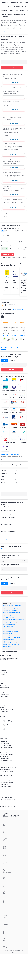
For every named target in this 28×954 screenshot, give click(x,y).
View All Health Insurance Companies (10, 454)
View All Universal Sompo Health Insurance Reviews (13, 348)
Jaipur (2, 479)
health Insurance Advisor (8, 614)
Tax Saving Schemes (4, 679)
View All (25, 490)
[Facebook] (1, 655)
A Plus (2, 535)
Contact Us (2, 702)
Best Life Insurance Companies (6, 782)
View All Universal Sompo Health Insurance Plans (12, 539)
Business (2, 676)
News (3, 5)
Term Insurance (3, 672)
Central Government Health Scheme (10, 648)
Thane (2, 476)
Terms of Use (2, 692)
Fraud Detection (3, 689)
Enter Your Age (5, 235)
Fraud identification (4, 705)
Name (3, 364)
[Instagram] (5, 655)
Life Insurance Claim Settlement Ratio (7, 779)
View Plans (11, 369)
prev (2, 213)
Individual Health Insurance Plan (8, 510)
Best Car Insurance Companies (6, 754)
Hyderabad (3, 470)
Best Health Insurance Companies (7, 760)
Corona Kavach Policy (6, 524)
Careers (1, 714)
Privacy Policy (3, 685)
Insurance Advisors (16, 2)
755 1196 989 (5, 659)
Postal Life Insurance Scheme (6, 775)
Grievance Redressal (4, 687)
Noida (2, 485)
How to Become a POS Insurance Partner (8, 799)
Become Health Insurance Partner (7, 795)
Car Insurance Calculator (5, 745)
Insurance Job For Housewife (6, 803)
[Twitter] (10, 655)
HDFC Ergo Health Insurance (8, 639)
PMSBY (19, 644)
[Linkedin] (8, 655)
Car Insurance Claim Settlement (6, 752)
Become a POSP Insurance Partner (7, 792)
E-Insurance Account (4, 696)
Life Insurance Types (4, 777)
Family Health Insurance (8, 621)
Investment (2, 674)
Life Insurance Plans (4, 784)
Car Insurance (3, 665)
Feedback (2, 703)
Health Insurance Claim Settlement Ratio (11, 612)
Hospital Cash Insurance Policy (8, 531)
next (6, 213)
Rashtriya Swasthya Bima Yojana (9, 644)
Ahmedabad (4, 473)
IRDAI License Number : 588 (11, 815)
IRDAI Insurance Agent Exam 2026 (7, 801)
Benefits (16, 10)
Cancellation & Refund (4, 694)
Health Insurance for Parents (9, 624)
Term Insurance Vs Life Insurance (7, 780)
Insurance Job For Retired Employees (7, 806)
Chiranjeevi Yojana (7, 646)
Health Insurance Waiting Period (9, 633)
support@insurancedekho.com (10, 658)
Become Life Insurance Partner (6, 797)
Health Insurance (6, 605)
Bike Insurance (3, 667)
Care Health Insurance (17, 637)
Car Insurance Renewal (5, 743)
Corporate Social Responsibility (6, 716)
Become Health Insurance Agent (9, 548)
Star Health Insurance (7, 637)
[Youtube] (3, 655)
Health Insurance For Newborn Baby (10, 629)
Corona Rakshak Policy (6, 528)
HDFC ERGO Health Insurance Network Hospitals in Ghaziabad (10, 565)
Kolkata (3, 488)
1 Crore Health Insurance (16, 606)
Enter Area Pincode (21, 242)
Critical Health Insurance (5, 765)
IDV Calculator (3, 749)
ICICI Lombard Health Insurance (9, 642)
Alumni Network (3, 713)
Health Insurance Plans (16, 605)
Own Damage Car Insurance (6, 750)
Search (12, 67)
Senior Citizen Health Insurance (8, 517)
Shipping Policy (3, 691)
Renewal (22, 10)
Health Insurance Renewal (18, 619)
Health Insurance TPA (7, 619)
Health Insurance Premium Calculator (10, 608)
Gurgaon (3, 482)
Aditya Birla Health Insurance (9, 641)
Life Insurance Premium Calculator (7, 788)
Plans (11, 10)
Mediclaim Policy (6, 606)
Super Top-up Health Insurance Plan (10, 617)
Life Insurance (3, 670)
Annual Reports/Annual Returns (6, 709)
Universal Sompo (4, 10)
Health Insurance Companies (9, 615)
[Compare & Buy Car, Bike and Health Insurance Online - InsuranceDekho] (8, 652)
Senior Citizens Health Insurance (6, 771)
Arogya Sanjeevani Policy (7, 521)
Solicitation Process (4, 711)
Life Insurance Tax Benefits (5, 786)
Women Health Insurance (8, 626)
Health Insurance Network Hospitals (10, 631)
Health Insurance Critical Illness (9, 610)
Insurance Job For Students (5, 804)
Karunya (21, 648)
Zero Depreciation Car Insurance (6, 747)
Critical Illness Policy (6, 514)
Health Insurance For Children (9, 628)
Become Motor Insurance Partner (6, 793)
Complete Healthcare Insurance (9, 507)
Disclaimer (2, 707)
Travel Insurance (3, 678)
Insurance (5, 2)
